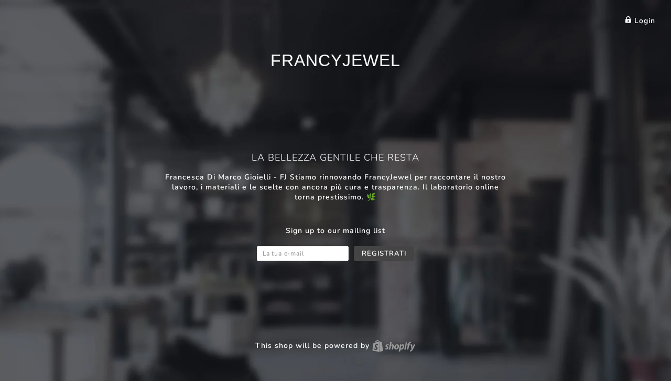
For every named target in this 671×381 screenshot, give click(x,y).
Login (643, 21)
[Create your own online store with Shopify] (393, 346)
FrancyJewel (335, 60)
